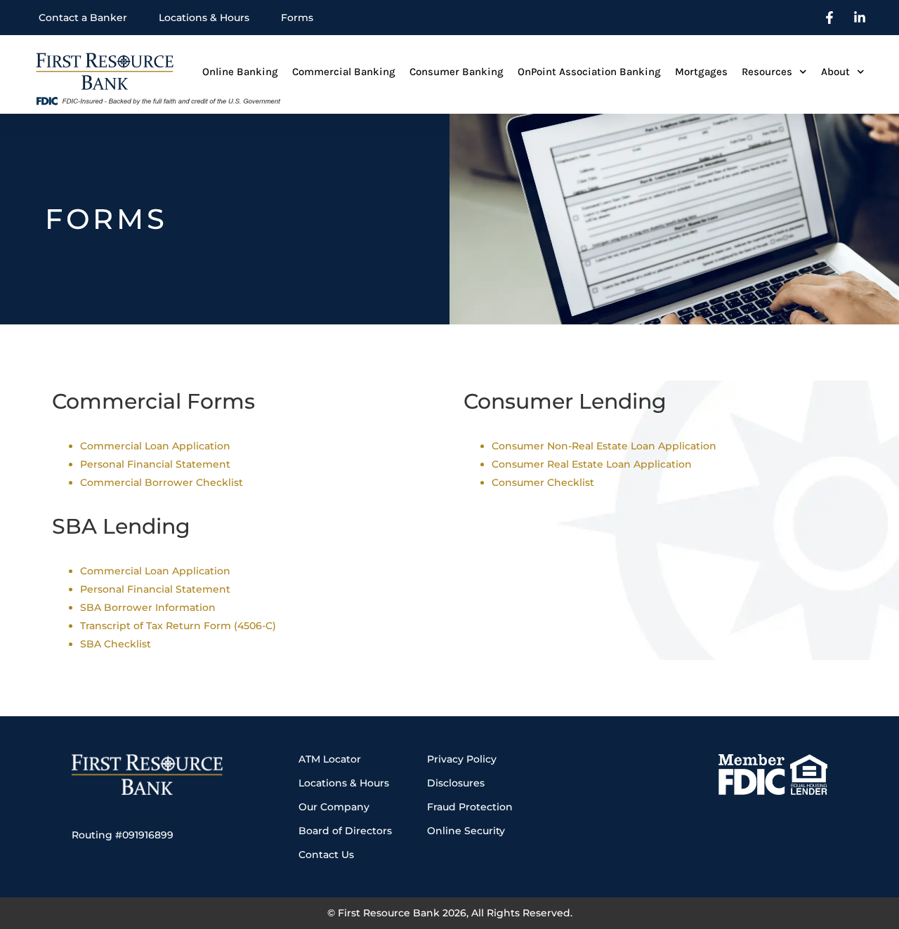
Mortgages (701, 71)
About (835, 71)
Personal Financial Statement (155, 464)
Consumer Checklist (543, 482)
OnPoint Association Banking (589, 71)
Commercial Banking (343, 71)
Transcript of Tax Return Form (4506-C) (178, 625)
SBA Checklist (115, 644)
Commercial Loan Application (155, 446)
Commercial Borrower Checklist (161, 482)
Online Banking (240, 71)
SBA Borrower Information (148, 607)
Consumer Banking (456, 71)
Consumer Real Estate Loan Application (592, 464)
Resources (767, 71)
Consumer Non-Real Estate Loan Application (604, 446)
